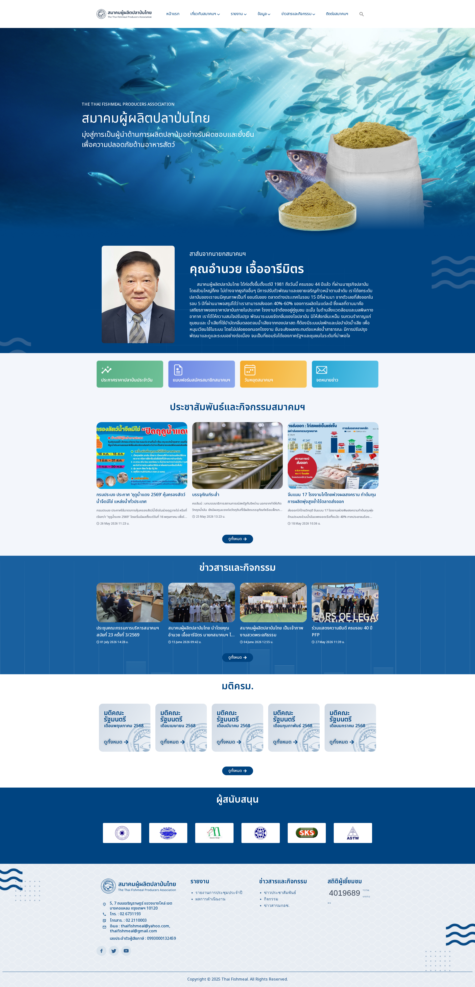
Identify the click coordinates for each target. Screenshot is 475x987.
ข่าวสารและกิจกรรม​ (296, 14)
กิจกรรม (271, 899)
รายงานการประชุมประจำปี (218, 893)
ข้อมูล (262, 14)
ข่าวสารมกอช (276, 905)
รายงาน (237, 14)
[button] (361, 14)
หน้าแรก (172, 14)
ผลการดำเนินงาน (210, 899)
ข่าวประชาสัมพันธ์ (280, 893)
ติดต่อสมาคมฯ (337, 14)
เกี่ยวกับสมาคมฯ (203, 14)
